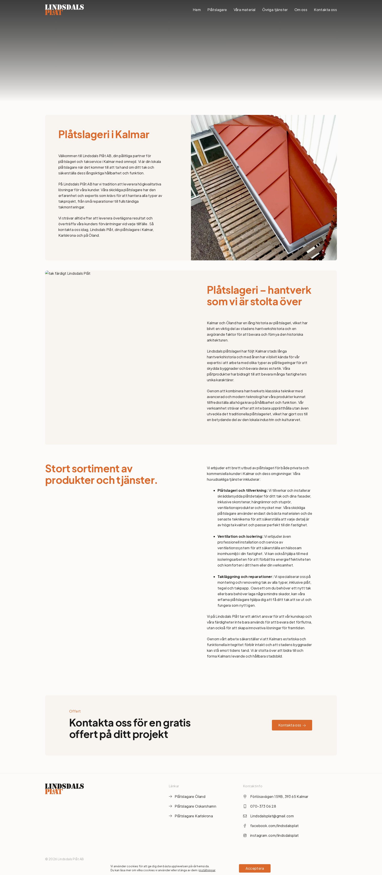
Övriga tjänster (275, 9)
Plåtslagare (217, 9)
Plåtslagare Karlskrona (194, 816)
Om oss (300, 9)
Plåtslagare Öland (190, 796)
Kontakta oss (325, 9)
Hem (197, 9)
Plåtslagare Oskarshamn (195, 806)
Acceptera (255, 868)
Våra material (245, 9)
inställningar (207, 870)
